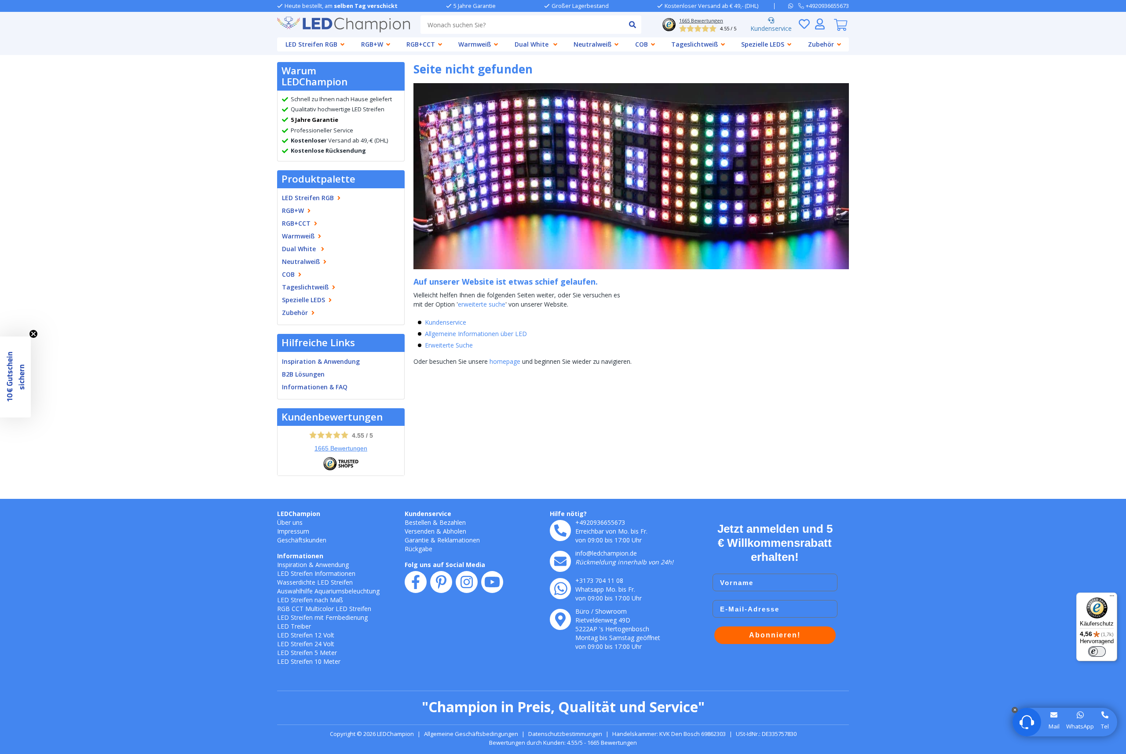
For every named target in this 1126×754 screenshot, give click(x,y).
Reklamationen (458, 540)
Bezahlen (452, 522)
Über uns (290, 522)
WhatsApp (1080, 726)
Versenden (420, 531)
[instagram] (467, 582)
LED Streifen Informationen (316, 573)
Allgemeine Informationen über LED (476, 333)
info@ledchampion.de (606, 553)
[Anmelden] (819, 24)
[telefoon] (560, 530)
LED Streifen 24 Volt (305, 644)
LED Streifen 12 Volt (305, 635)
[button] (15, 377)
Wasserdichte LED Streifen (315, 582)
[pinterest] (441, 582)
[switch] (1097, 651)
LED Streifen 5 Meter (307, 652)
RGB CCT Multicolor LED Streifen (324, 608)
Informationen (300, 556)
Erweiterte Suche (449, 345)
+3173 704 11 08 (599, 580)
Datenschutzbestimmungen (565, 734)
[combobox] (521, 24)
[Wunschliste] (804, 24)
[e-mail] (560, 561)
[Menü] (1112, 598)
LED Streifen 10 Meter (308, 661)
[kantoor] (560, 619)
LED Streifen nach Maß (310, 600)
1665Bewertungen (340, 448)
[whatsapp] (793, 6)
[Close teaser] (33, 333)
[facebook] (416, 582)
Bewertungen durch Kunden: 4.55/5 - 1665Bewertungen (563, 743)
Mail (1054, 726)
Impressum (293, 531)
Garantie (417, 540)
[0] (840, 24)
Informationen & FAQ (314, 387)
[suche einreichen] (632, 24)
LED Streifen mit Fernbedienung (322, 617)
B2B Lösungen (303, 374)
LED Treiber (294, 626)
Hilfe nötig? (568, 513)
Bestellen (418, 522)
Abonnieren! (775, 635)
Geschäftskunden (301, 540)
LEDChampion (298, 513)
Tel (1105, 726)
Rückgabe (418, 549)
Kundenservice (771, 28)
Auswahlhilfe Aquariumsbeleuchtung (328, 591)
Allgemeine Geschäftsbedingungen (471, 734)
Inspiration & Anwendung (321, 361)
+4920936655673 (600, 522)
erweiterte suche (481, 304)
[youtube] (492, 582)
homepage (505, 361)
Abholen (454, 531)
